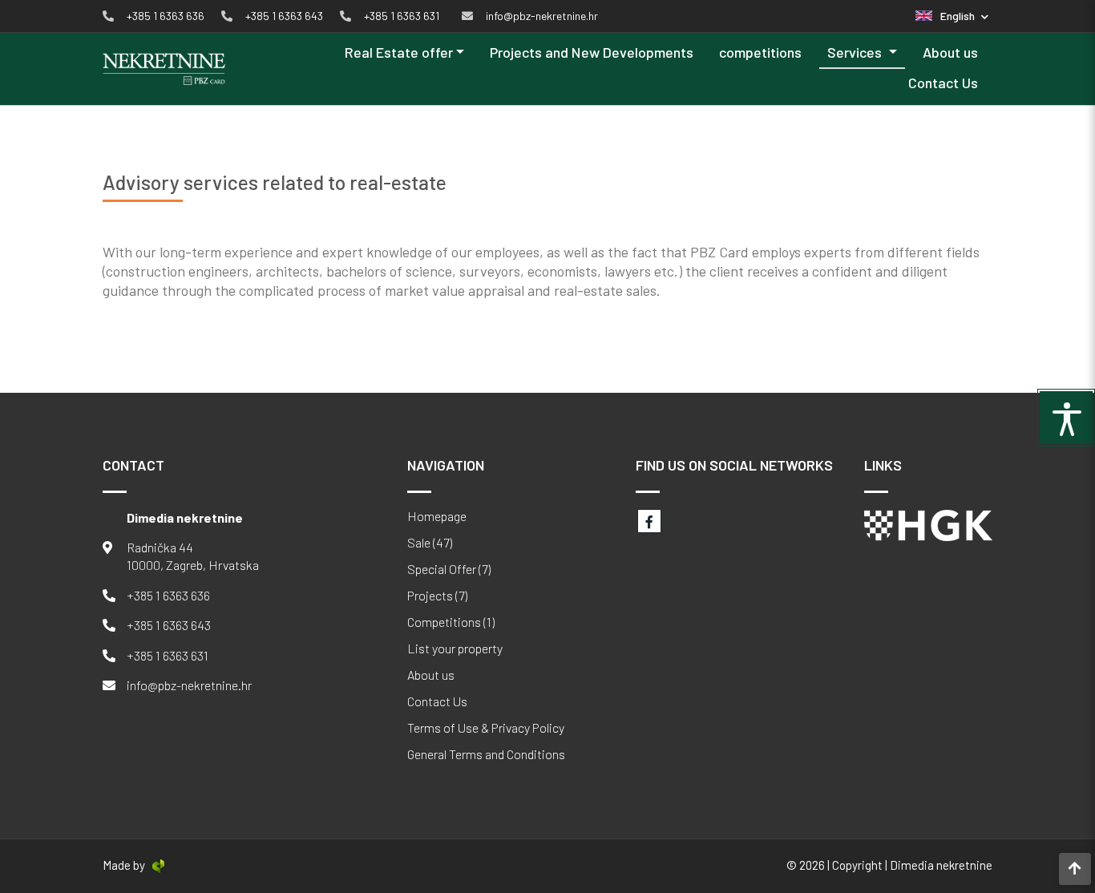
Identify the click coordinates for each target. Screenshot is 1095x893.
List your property (455, 648)
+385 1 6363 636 (168, 595)
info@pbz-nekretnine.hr (189, 685)
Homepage (437, 516)
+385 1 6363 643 (169, 624)
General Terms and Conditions (486, 754)
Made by (124, 865)
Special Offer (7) (449, 569)
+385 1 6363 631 (167, 655)
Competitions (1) (451, 622)
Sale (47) (429, 542)
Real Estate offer (399, 52)
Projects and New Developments (591, 52)
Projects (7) (437, 595)
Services (856, 52)
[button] (951, 15)
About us (950, 52)
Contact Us (943, 82)
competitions (760, 52)
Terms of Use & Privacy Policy (485, 728)
